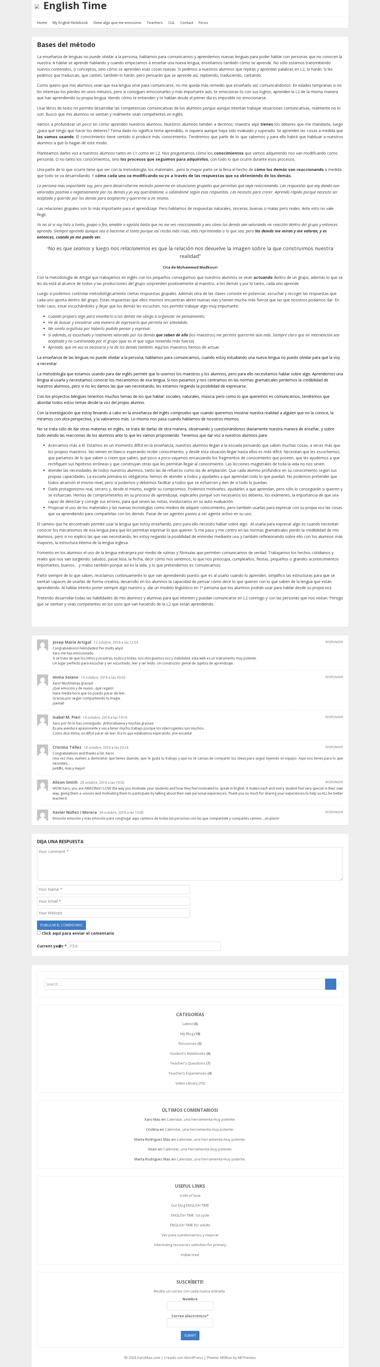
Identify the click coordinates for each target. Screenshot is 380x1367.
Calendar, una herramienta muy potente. (201, 1119)
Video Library (187, 1083)
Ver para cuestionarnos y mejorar (190, 1234)
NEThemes (247, 1357)
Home (42, 22)
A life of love (190, 1195)
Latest (187, 1023)
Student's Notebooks (188, 1053)
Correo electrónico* (190, 1316)
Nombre (190, 1299)
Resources (188, 1043)
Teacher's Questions (187, 1063)
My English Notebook (70, 22)
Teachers (155, 22)
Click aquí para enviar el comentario (77, 933)
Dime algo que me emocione (117, 22)
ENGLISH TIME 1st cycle (190, 1215)
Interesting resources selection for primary (190, 1244)
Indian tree (190, 1254)
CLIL (171, 22)
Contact (186, 22)
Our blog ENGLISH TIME (190, 1205)
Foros (203, 22)
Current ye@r (52, 946)
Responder (334, 642)
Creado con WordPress (183, 1357)
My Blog (186, 1033)
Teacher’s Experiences (188, 1073)
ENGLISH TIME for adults (190, 1224)
